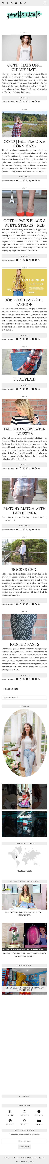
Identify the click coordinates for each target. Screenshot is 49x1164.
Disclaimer (28, 1157)
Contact (41, 1157)
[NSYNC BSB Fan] (24, 824)
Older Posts (11, 689)
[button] (46, 3)
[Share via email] (17, 101)
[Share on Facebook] (20, 101)
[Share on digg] (39, 101)
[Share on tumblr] (30, 101)
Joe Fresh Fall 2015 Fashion (24, 302)
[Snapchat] (25, 3)
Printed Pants (24, 644)
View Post (24, 98)
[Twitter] (3, 3)
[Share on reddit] (36, 101)
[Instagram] (7, 3)
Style (24, 33)
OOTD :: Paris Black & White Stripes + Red (24, 223)
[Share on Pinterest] (27, 101)
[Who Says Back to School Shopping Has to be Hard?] (24, 796)
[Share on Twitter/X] (24, 101)
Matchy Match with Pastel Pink (25, 510)
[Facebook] (21, 3)
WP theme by (25, 1161)
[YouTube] (16, 3)
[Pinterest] (12, 3)
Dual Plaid (25, 379)
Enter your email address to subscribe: (25, 1135)
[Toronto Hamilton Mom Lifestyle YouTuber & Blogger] (24, 14)
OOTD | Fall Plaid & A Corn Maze (24, 143)
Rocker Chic (24, 569)
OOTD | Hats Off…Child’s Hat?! (24, 67)
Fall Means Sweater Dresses (24, 431)
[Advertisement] (24, 1039)
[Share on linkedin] (32, 101)
